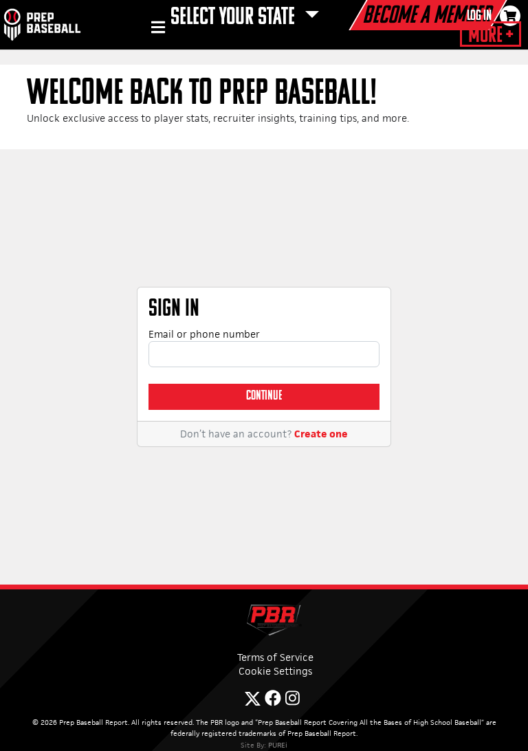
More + (490, 36)
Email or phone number (204, 333)
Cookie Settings (275, 670)
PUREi (277, 745)
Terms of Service (275, 657)
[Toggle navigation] (156, 29)
